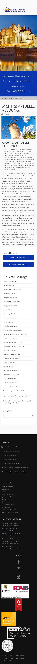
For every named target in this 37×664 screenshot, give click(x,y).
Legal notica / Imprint (17, 659)
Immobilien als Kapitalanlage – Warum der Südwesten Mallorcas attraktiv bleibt (17, 396)
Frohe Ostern (7, 310)
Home (6, 659)
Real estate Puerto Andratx (10, 526)
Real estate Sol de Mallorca (9, 544)
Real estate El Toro (7, 536)
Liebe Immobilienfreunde (11, 358)
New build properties (8, 504)
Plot (2, 502)
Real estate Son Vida (7, 546)
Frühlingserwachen (9, 318)
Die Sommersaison (9, 379)
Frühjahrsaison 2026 (10, 306)
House (3, 492)
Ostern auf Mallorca (10, 383)
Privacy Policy (8, 660)
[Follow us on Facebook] (18, 561)
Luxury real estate (7, 486)
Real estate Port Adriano (9, 541)
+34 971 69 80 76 (20, 91)
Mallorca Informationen (18, 265)
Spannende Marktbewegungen (13, 342)
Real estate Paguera (7, 538)
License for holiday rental (9, 510)
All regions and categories (9, 512)
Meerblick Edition (9, 285)
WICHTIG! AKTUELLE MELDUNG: (18, 108)
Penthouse (4, 499)
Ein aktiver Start (8, 322)
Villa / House (5, 489)
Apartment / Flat (6, 497)
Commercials (5, 507)
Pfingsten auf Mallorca (10, 298)
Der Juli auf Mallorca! (10, 362)
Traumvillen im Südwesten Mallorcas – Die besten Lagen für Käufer (17, 402)
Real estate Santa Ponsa (9, 523)
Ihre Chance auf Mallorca (11, 302)
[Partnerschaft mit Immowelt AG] (8, 619)
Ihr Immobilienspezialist (11, 371)
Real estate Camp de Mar (9, 528)
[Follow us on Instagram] (18, 569)
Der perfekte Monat (9, 338)
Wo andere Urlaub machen (12, 289)
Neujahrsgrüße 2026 (10, 326)
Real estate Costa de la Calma (10, 533)
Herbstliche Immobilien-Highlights (14, 346)
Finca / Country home (8, 494)
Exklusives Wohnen (9, 350)
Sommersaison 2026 (10, 294)
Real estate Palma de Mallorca (10, 549)
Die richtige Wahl (9, 314)
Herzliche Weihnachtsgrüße (12, 330)
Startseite (3, 98)
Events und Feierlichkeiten (12, 354)
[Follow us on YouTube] (18, 576)
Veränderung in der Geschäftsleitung (15, 391)
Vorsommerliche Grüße (11, 375)
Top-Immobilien (8, 366)
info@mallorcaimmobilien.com (18, 467)
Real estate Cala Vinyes (8, 531)
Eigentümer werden (10, 281)
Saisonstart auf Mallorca (11, 387)
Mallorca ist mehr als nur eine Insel (15, 334)
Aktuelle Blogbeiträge (18, 258)
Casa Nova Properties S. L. (16, 655)
